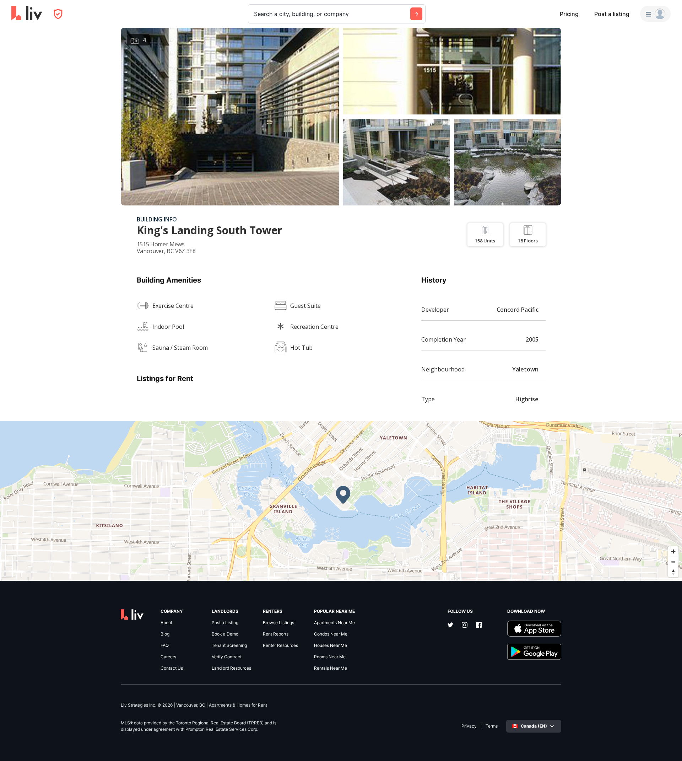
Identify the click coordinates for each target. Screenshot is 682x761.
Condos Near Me (330, 634)
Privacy (469, 726)
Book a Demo (225, 634)
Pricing (569, 13)
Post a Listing (225, 623)
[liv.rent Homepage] (26, 14)
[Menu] (655, 14)
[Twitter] (450, 626)
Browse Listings (278, 623)
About (166, 623)
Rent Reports (275, 634)
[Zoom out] (673, 562)
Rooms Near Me (330, 657)
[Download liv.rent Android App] (534, 652)
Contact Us (172, 668)
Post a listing (611, 13)
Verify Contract (227, 657)
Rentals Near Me (330, 668)
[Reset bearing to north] (673, 572)
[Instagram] (464, 626)
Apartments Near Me (334, 623)
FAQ (165, 645)
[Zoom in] (673, 551)
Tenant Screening (229, 645)
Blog (165, 634)
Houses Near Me (330, 645)
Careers (168, 657)
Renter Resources (280, 645)
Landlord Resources (231, 668)
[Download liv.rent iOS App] (534, 629)
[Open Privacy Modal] (58, 14)
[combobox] (255, 13)
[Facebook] (479, 626)
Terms (492, 726)
